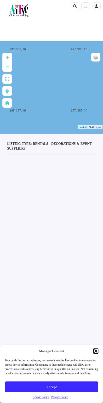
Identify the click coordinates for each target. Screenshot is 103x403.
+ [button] (7, 57)
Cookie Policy (41, 397)
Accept (51, 387)
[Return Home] (7, 103)
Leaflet (83, 127)
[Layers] (95, 57)
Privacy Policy (59, 397)
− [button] (7, 67)
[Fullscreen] (7, 79)
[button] (95, 351)
